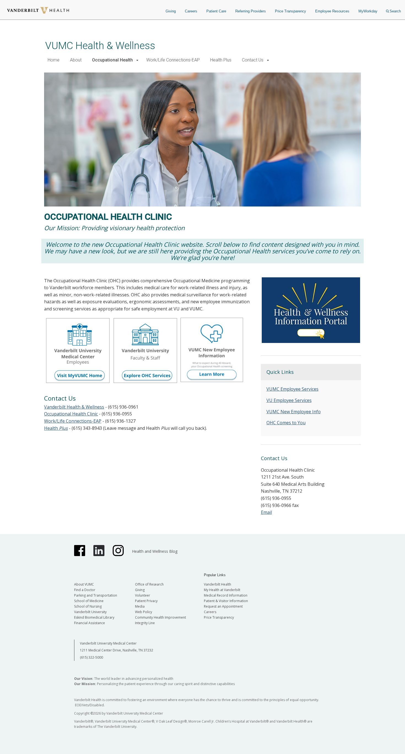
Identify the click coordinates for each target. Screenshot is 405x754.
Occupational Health (112, 60)
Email (266, 512)
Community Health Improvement (160, 617)
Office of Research (149, 584)
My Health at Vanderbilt (222, 589)
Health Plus (220, 60)
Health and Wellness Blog (154, 551)
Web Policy (143, 612)
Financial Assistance (89, 623)
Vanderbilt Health (217, 584)
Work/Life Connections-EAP (173, 60)
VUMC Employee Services (292, 389)
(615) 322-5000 (91, 657)
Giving (171, 11)
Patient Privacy (146, 601)
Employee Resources (332, 11)
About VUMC (84, 584)
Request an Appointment (223, 606)
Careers (191, 11)
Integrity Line (145, 623)
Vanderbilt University (90, 612)
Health (56, 428)
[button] (137, 60)
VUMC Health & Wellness (100, 46)
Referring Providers (250, 11)
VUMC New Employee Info (293, 412)
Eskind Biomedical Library (94, 617)
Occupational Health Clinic (71, 414)
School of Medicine (89, 601)
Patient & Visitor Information (226, 601)
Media (140, 606)
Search (395, 11)
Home (54, 60)
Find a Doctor (84, 589)
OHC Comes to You (286, 423)
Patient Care (216, 11)
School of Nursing (88, 606)
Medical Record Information (225, 595)
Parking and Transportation (95, 595)
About (76, 60)
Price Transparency (290, 11)
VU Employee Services (289, 400)
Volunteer (142, 595)
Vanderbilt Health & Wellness (74, 407)
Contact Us (252, 60)
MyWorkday (367, 11)
